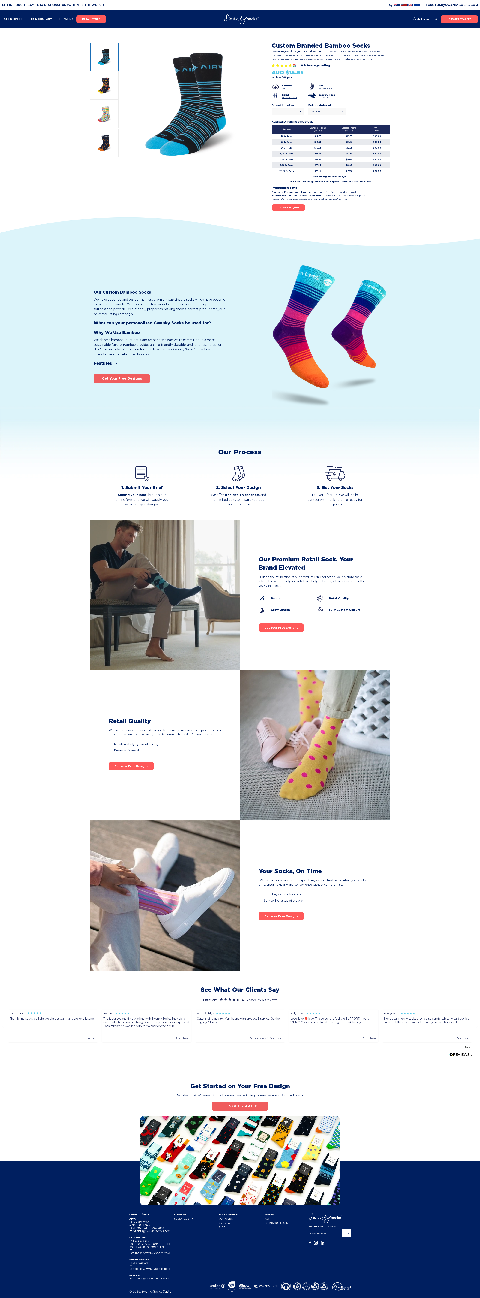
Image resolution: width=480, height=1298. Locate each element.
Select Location (283, 105)
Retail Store (91, 19)
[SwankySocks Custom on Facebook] (310, 1243)
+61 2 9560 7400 (139, 1221)
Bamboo (316, 111)
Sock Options (14, 19)
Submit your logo (132, 495)
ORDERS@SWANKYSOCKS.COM (151, 1231)
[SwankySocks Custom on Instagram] (316, 1243)
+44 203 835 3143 (139, 1240)
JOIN (346, 1233)
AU (276, 111)
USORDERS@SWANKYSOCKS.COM (149, 1269)
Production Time (284, 188)
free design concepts (242, 495)
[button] (47, 1026)
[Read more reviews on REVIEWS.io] (460, 1055)
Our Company (41, 19)
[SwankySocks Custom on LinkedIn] (322, 1243)
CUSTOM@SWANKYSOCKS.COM (452, 5)
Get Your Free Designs (122, 378)
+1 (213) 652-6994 (139, 1262)
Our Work (65, 19)
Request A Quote (288, 207)
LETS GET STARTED (459, 19)
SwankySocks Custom (157, 1291)
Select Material (319, 105)
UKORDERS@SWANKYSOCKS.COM (149, 1253)
